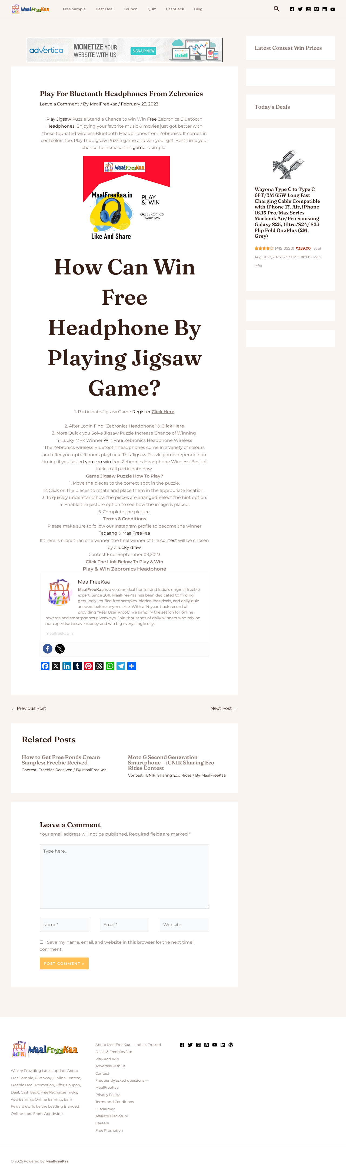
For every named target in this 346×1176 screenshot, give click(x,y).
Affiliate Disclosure (111, 1116)
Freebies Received (55, 769)
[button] (277, 9)
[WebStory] (230, 1044)
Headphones (60, 126)
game (139, 147)
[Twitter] (300, 9)
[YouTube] (332, 9)
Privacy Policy (107, 1094)
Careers (102, 1123)
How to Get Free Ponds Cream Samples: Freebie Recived (61, 760)
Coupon (131, 9)
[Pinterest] (316, 9)
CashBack (175, 9)
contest (168, 540)
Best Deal (105, 9)
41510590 (284, 248)
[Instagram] (308, 9)
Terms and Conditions (114, 1101)
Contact (102, 1073)
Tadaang (108, 533)
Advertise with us (110, 1066)
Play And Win (107, 1059)
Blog (198, 9)
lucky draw (129, 547)
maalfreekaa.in (59, 633)
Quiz (152, 9)
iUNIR (150, 775)
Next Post (224, 708)
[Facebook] (292, 9)
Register (141, 411)
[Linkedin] (324, 9)
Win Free (113, 440)
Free (152, 119)
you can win (98, 461)
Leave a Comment (59, 104)
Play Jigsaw (58, 119)
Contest (29, 769)
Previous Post (28, 708)
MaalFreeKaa (136, 533)
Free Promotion (109, 1130)
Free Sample (74, 9)
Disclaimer (105, 1109)
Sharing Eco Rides (174, 775)
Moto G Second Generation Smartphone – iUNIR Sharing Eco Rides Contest (171, 762)
